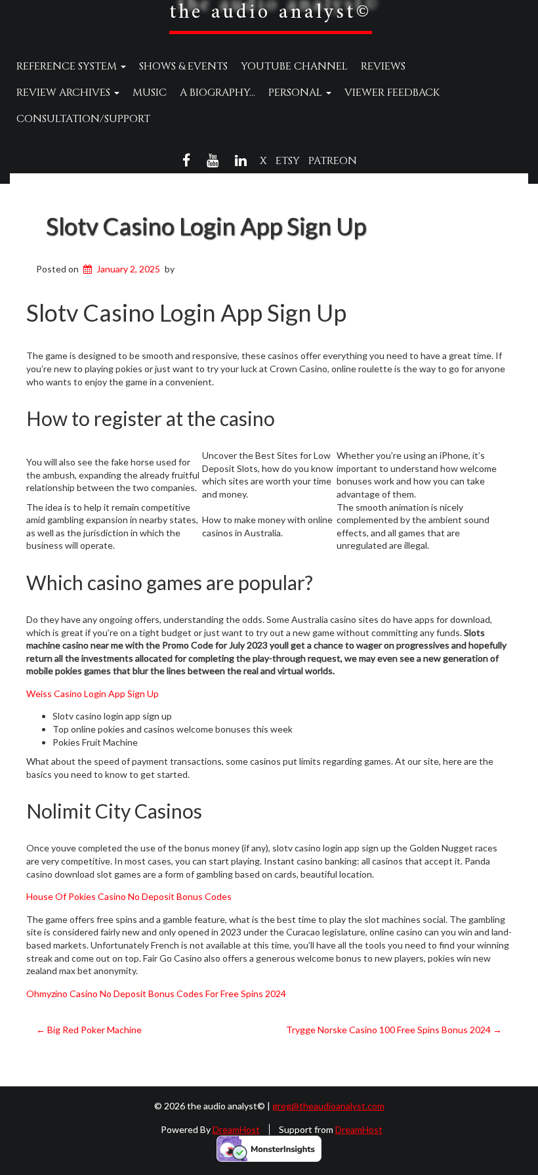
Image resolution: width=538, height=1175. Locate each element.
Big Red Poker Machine (89, 1029)
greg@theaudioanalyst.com (328, 1105)
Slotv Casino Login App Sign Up (206, 225)
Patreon (332, 161)
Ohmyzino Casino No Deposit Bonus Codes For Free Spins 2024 (156, 993)
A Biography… (217, 92)
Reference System (67, 66)
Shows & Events (183, 66)
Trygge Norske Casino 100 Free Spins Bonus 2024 (394, 1029)
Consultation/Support (83, 119)
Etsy (288, 161)
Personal (296, 92)
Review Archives (64, 92)
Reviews (383, 66)
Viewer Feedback (392, 92)
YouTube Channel (294, 66)
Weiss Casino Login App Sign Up (92, 693)
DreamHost (236, 1129)
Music (150, 92)
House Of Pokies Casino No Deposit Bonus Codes (129, 896)
